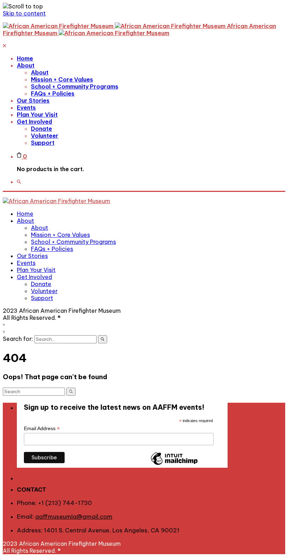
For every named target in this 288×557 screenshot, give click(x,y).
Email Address (42, 428)
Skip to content (24, 13)
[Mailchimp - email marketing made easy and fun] (174, 464)
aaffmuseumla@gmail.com (73, 516)
